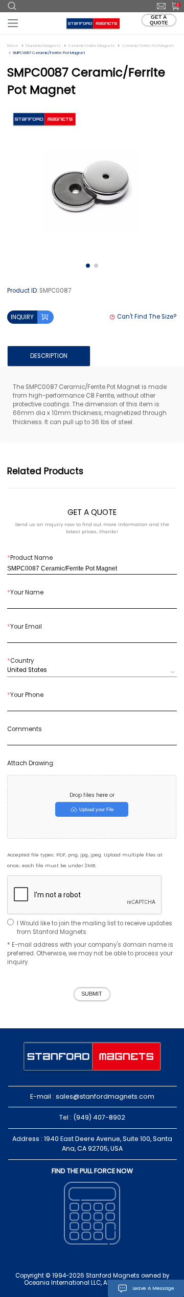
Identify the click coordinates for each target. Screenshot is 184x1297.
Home (12, 45)
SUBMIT (91, 994)
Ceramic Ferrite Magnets (91, 45)
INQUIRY (22, 317)
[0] (172, 5)
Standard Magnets (43, 45)
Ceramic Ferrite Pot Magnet (148, 45)
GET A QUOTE (159, 19)
